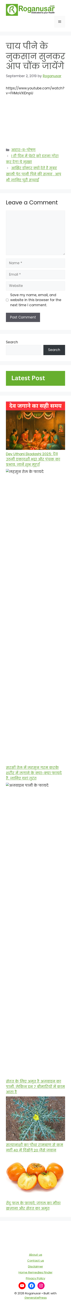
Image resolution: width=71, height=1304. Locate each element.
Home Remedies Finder (35, 1272)
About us (35, 1255)
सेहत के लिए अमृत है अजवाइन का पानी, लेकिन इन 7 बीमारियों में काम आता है (35, 1086)
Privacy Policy (35, 1278)
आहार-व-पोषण (23, 150)
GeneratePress (35, 1298)
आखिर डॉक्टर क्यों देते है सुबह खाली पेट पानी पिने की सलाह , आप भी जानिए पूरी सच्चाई (33, 174)
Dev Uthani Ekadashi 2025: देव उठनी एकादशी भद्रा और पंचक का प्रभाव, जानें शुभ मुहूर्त (33, 459)
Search (12, 342)
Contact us (35, 1260)
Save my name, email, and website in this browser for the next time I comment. (35, 300)
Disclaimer (35, 1266)
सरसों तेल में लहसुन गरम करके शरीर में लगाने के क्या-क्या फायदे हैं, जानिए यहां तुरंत (34, 773)
